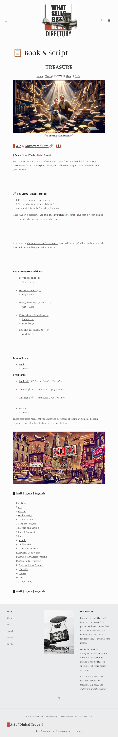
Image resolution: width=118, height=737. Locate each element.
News (40, 76)
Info (77, 76)
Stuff (19, 493)
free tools (98, 634)
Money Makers (36, 146)
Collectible (24, 536)
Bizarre (22, 511)
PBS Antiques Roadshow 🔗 (33, 315)
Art (20, 507)
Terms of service (66, 717)
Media (10, 644)
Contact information (83, 717)
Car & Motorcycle (27, 523)
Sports (22, 573)
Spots (28, 493)
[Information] (59, 483)
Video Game (25, 581)
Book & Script (25, 515)
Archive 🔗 (28, 319)
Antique (22, 502)
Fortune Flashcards (59, 135)
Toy (21, 577)
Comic (25, 368)
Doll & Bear (25, 544)
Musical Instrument (30, 560)
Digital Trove (29, 724)
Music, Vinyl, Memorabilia (33, 556)
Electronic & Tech (28, 548)
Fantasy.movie (63, 731)
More (79, 731)
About (10, 637)
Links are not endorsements (42, 243)
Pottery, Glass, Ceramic (31, 565)
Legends (48, 155)
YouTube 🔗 (28, 323)
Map (68, 76)
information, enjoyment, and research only (93, 653)
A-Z (18, 146)
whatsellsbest (37, 717)
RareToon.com (43, 731)
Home (10, 618)
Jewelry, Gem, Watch (29, 552)
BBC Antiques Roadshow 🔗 (34, 329)
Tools (48, 76)
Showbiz (23, 569)
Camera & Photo (26, 519)
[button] (6, 20)
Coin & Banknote (27, 531)
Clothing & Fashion (28, 527)
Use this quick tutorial (52, 214)
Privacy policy (51, 717)
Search (10, 631)
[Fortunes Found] (59, 132)
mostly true (99, 617)
